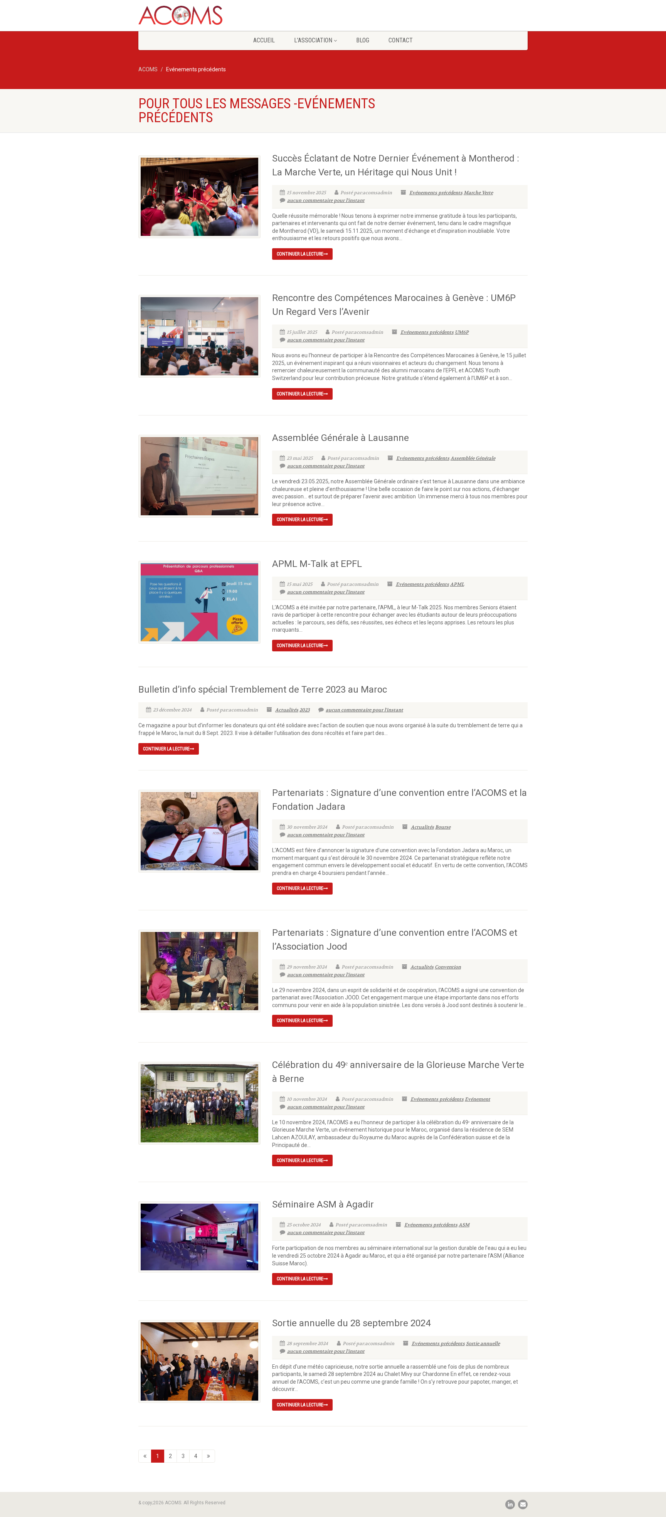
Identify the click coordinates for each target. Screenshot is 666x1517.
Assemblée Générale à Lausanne (340, 437)
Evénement (477, 1099)
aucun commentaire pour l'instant (326, 200)
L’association (313, 40)
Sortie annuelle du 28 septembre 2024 (351, 1323)
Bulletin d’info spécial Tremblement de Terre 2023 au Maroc (262, 689)
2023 (304, 710)
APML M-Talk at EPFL (317, 563)
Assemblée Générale (473, 458)
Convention (448, 967)
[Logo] (199, 18)
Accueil (264, 40)
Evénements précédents (435, 193)
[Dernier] (208, 1456)
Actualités (286, 710)
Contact (400, 40)
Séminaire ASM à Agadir (323, 1204)
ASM (464, 1225)
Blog (362, 40)
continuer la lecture (300, 254)
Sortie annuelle (483, 1343)
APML (457, 584)
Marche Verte (478, 193)
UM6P (462, 332)
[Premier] (144, 1456)
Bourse (443, 827)
